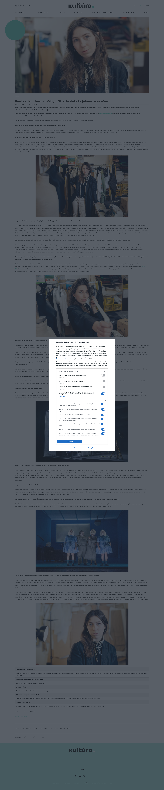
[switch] (103, 375)
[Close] (111, 342)
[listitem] (82, 371)
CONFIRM (70, 441)
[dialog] (82, 395)
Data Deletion (72, 448)
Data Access (82, 448)
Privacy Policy (91, 448)
